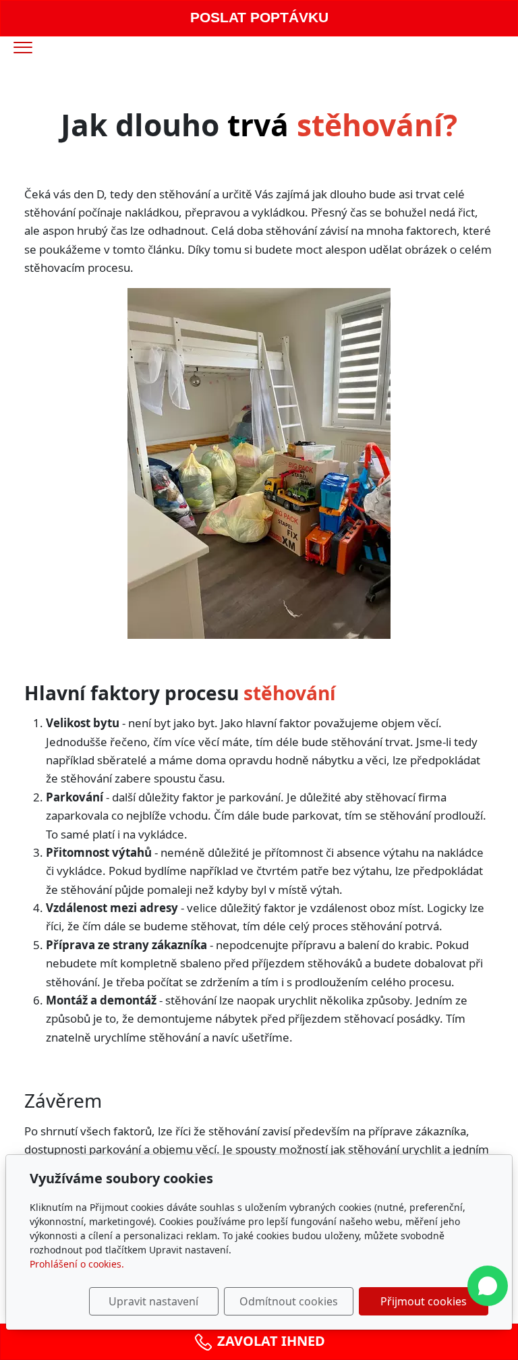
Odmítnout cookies (288, 1301)
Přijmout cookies (423, 1301)
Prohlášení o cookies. (77, 1263)
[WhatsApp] (487, 1286)
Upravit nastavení (153, 1301)
